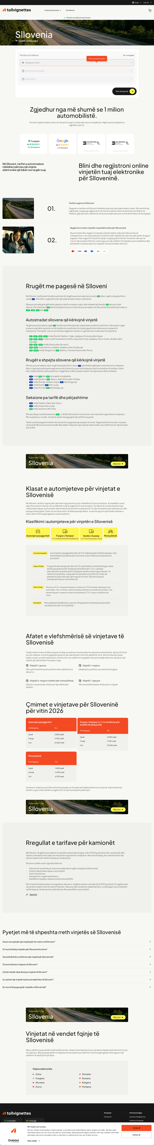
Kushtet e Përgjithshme (137, 1117)
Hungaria (40, 1078)
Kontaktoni (70, 10)
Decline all (136, 1135)
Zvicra (38, 1086)
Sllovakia (86, 1074)
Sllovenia (40, 1082)
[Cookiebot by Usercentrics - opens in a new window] (13, 1140)
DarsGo (33, 894)
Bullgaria (86, 1082)
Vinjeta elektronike (51, 10)
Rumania (86, 1078)
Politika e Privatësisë (136, 1120)
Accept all (136, 1128)
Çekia (38, 1074)
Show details (32, 1141)
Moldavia (86, 1086)
